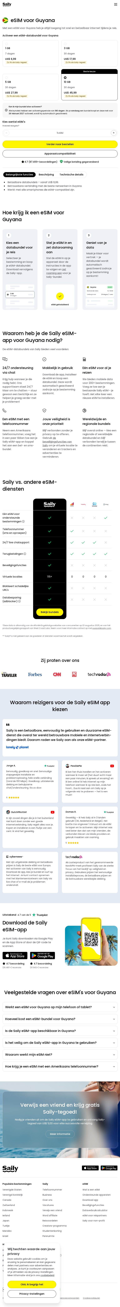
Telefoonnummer (52, 1189)
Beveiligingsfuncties (93, 1205)
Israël (5, 1236)
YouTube (53, 1265)
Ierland (6, 1215)
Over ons (47, 1200)
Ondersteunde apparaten (96, 1194)
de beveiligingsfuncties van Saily (57, 441)
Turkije (6, 1225)
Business (47, 1194)
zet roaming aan (56, 271)
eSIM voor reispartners (94, 1215)
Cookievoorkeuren (91, 1298)
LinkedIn (53, 1260)
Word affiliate (49, 1215)
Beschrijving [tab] (46, 174)
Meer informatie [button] (60, 1134)
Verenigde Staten (12, 1189)
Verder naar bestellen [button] (60, 144)
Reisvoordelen (50, 1220)
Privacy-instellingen (31, 1294)
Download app (90, 1200)
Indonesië (7, 1210)
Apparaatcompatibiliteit (60, 153)
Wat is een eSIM (91, 1189)
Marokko (7, 1230)
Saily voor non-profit (93, 1220)
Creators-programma (54, 1225)
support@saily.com (101, 628)
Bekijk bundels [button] (50, 612)
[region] (60, 559)
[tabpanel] (60, 186)
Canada (6, 1200)
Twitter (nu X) (53, 1255)
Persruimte (48, 1236)
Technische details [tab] (71, 174)
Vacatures (48, 1205)
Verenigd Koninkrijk (12, 1194)
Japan (5, 1220)
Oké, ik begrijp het (32, 1284)
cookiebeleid (47, 1275)
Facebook (53, 1250)
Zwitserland (8, 1205)
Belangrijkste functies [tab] (19, 174)
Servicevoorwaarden (69, 1298)
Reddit (53, 1276)
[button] (23, 521)
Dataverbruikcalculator (95, 1210)
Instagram (53, 1270)
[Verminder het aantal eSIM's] (114, 133)
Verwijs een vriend (52, 1210)
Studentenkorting (52, 1230)
